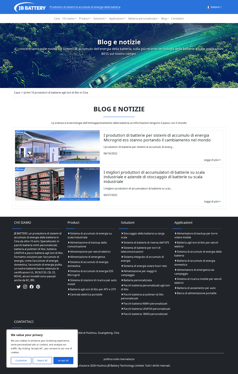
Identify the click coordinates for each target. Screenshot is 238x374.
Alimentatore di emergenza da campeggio (194, 271)
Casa (57, 18)
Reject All (42, 360)
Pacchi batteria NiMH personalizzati (145, 303)
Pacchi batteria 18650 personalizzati (146, 314)
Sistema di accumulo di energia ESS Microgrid (90, 273)
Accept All (63, 360)
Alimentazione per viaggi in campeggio (139, 273)
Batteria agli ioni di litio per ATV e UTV (93, 289)
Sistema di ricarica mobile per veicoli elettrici (197, 281)
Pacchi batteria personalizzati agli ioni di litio (145, 287)
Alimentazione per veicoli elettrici (90, 251)
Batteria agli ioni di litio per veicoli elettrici (196, 244)
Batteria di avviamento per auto (196, 288)
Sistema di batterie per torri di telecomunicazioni (140, 249)
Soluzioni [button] (99, 18)
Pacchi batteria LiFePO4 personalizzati (147, 309)
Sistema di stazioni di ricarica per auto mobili (92, 282)
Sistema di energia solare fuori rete (145, 266)
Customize (21, 360)
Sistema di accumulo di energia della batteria (198, 253)
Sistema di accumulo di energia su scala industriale (90, 235)
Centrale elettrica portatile (86, 294)
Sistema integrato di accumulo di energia (142, 258)
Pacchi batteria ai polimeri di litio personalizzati (142, 296)
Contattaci (177, 18)
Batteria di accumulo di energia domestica (194, 262)
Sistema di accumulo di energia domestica (88, 264)
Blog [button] (164, 18)
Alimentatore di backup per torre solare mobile (195, 235)
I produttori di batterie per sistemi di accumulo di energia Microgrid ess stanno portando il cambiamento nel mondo (157, 137)
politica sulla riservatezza (119, 359)
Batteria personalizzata (138, 280)
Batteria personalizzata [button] (142, 18)
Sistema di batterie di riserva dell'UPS (146, 242)
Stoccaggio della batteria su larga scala (142, 235)
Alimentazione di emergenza (87, 257)
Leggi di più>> (212, 160)
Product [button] (84, 18)
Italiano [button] (215, 7)
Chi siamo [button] (68, 18)
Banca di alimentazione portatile (196, 293)
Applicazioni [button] (116, 18)
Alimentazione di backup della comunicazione (87, 244)
